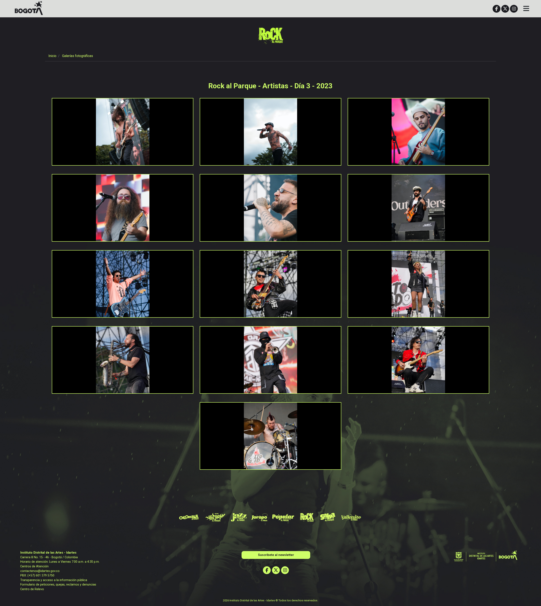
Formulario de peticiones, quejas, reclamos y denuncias (58, 584)
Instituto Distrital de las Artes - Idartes (48, 552)
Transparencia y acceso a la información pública (53, 580)
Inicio (52, 56)
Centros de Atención (34, 566)
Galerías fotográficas (77, 56)
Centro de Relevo (32, 589)
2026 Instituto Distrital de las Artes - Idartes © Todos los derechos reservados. (270, 600)
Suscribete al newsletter (276, 555)
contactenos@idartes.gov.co (40, 571)
